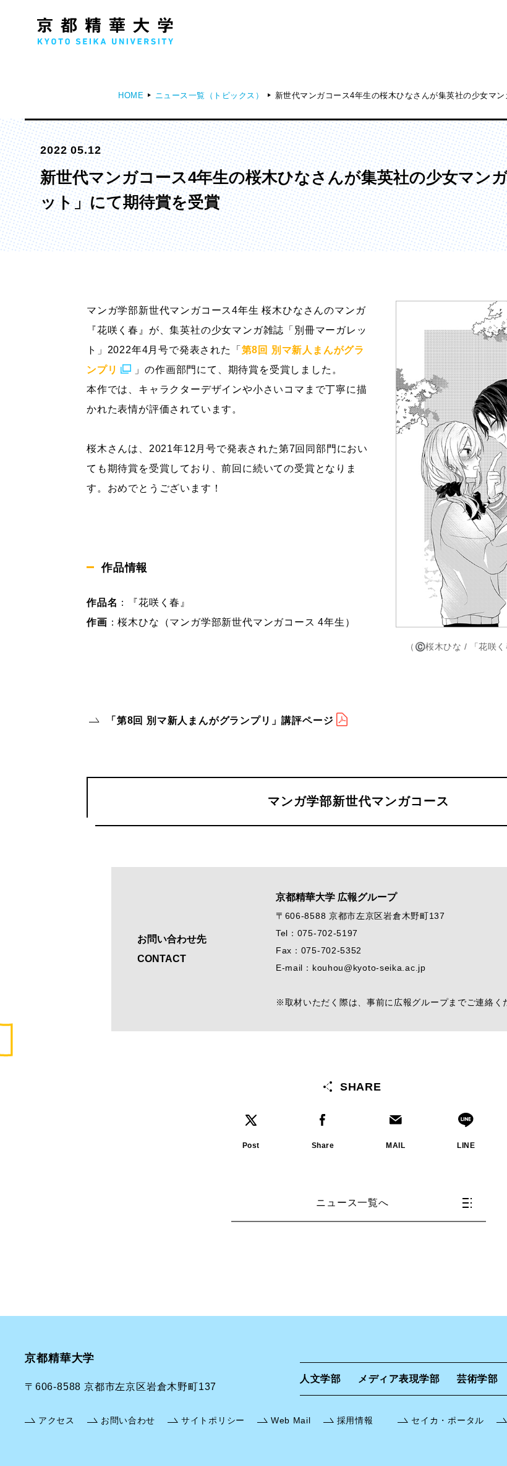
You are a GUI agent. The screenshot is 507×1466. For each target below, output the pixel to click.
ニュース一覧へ (352, 1202)
